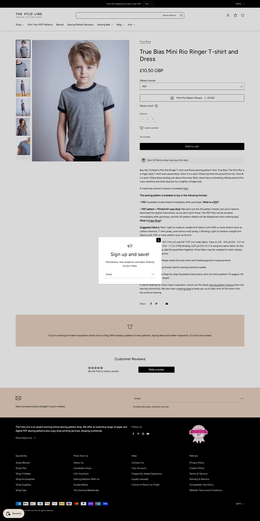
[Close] (158, 240)
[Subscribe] (152, 274)
